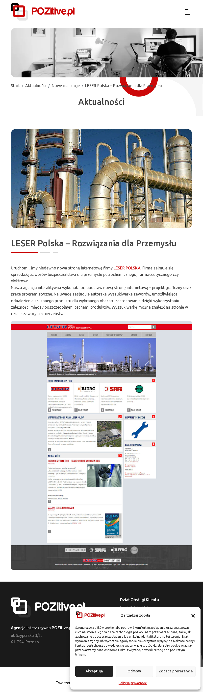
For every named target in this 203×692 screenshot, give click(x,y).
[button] (193, 615)
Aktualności (35, 85)
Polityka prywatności (133, 683)
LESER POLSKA (127, 268)
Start (15, 85)
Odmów (134, 671)
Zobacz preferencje (175, 671)
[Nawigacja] (188, 12)
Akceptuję (94, 671)
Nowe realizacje (66, 85)
